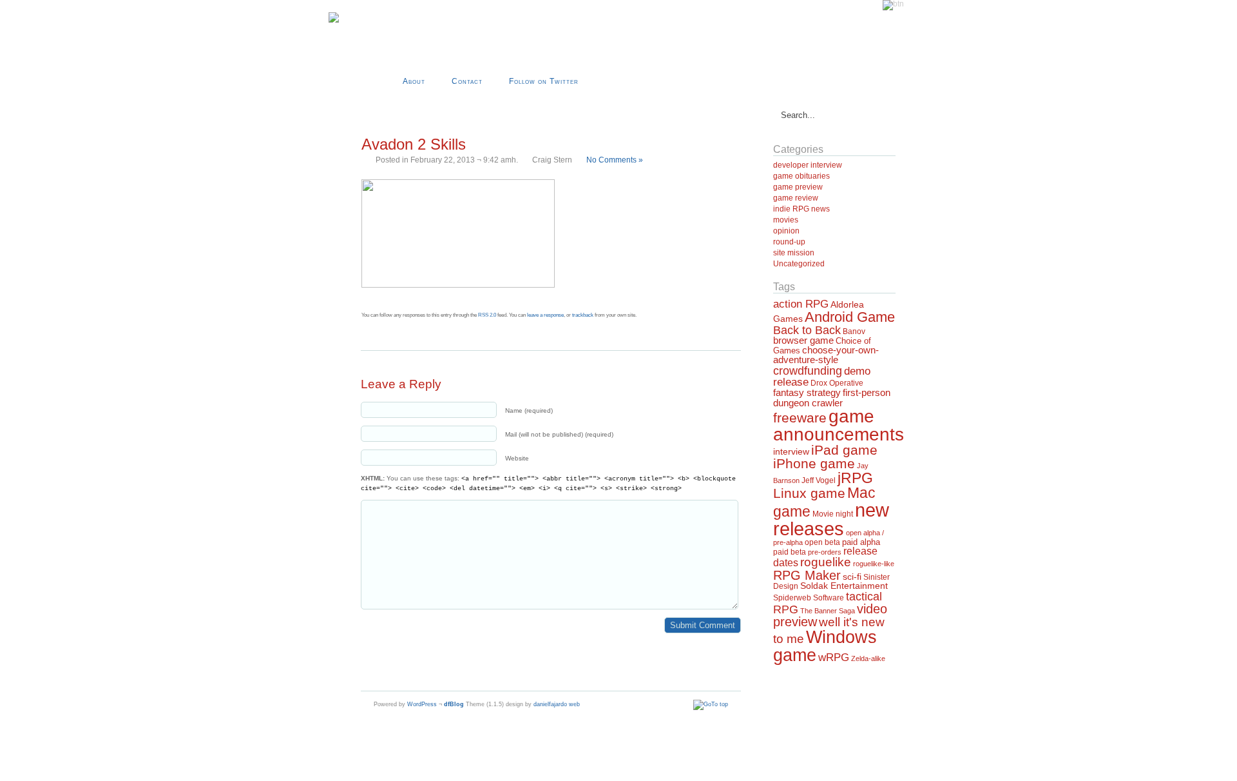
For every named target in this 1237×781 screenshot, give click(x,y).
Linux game (809, 493)
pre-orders (824, 552)
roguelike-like (873, 564)
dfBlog (454, 704)
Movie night (832, 514)
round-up (789, 241)
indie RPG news (801, 208)
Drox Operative (836, 383)
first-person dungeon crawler (831, 397)
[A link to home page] (334, 20)
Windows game (825, 645)
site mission (793, 252)
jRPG (855, 478)
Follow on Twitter (544, 81)
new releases (831, 519)
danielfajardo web (556, 704)
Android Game (850, 317)
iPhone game (814, 463)
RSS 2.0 (487, 315)
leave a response (545, 315)
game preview (798, 187)
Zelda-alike (868, 658)
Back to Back (807, 330)
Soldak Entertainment (844, 586)
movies (785, 219)
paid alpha (861, 542)
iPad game (844, 449)
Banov (854, 331)
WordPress (422, 704)
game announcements (838, 425)
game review (795, 198)
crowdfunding (807, 370)
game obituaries (801, 176)
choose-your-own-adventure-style (826, 354)
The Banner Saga (827, 611)
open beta (822, 542)
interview (791, 451)
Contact (467, 81)
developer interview (807, 165)
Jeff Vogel (818, 480)
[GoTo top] (710, 704)
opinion (786, 230)
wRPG (833, 657)
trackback (582, 315)
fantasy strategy (807, 392)
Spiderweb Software (808, 597)
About (414, 81)
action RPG (801, 303)
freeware (800, 418)
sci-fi (852, 576)
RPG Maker (807, 575)
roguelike (825, 562)
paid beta (789, 552)
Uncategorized (799, 263)
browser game (803, 340)
